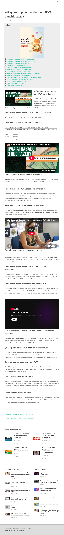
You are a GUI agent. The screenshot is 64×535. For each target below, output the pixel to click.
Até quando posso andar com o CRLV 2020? (19, 63)
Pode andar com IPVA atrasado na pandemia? (19, 67)
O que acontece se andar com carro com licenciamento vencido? (24, 77)
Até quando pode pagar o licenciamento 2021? (20, 69)
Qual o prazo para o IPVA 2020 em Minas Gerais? (20, 79)
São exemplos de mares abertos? (49, 498)
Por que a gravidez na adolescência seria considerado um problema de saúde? (20, 474)
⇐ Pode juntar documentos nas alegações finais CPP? (19, 414)
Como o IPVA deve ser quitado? (15, 83)
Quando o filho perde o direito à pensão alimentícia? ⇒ (20, 418)
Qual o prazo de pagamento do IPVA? (17, 81)
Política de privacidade (19, 530)
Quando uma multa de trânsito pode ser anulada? (21, 435)
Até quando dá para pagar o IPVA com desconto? (49, 435)
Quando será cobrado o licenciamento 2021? (19, 71)
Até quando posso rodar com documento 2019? (20, 75)
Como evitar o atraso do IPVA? (15, 85)
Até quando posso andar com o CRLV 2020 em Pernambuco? (23, 73)
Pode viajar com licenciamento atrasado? (18, 65)
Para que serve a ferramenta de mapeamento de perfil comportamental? (48, 490)
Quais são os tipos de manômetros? (49, 504)
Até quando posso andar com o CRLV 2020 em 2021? (21, 61)
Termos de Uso (8, 530)
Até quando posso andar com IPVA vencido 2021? (20, 59)
